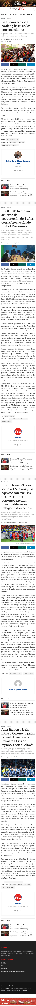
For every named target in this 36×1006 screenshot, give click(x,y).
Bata (2, 966)
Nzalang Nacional (28, 673)
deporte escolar (22, 419)
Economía (13, 14)
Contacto (3, 986)
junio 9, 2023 (14, 757)
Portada (3, 18)
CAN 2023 (21, 142)
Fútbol (20, 673)
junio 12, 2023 (23, 522)
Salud (22, 14)
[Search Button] (34, 9)
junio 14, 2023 (7, 41)
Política (4, 14)
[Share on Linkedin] (31, 64)
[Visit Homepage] (16, 9)
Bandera (4, 968)
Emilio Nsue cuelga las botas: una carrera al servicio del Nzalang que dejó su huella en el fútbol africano (21, 194)
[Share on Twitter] (14, 64)
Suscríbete (12, 986)
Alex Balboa (27, 884)
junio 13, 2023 (15, 243)
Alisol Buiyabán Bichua (10, 522)
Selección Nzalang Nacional (10, 145)
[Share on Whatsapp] (22, 64)
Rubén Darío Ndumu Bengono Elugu (13, 39)
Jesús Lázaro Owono (8, 887)
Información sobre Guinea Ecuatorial (13, 971)
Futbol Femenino (7, 421)
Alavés (20, 884)
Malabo (3, 963)
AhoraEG (7, 988)
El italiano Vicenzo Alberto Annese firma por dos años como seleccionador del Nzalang (21, 187)
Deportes (30, 14)
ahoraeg (6, 243)
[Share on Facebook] (5, 64)
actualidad (13, 142)
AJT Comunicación (22, 990)
